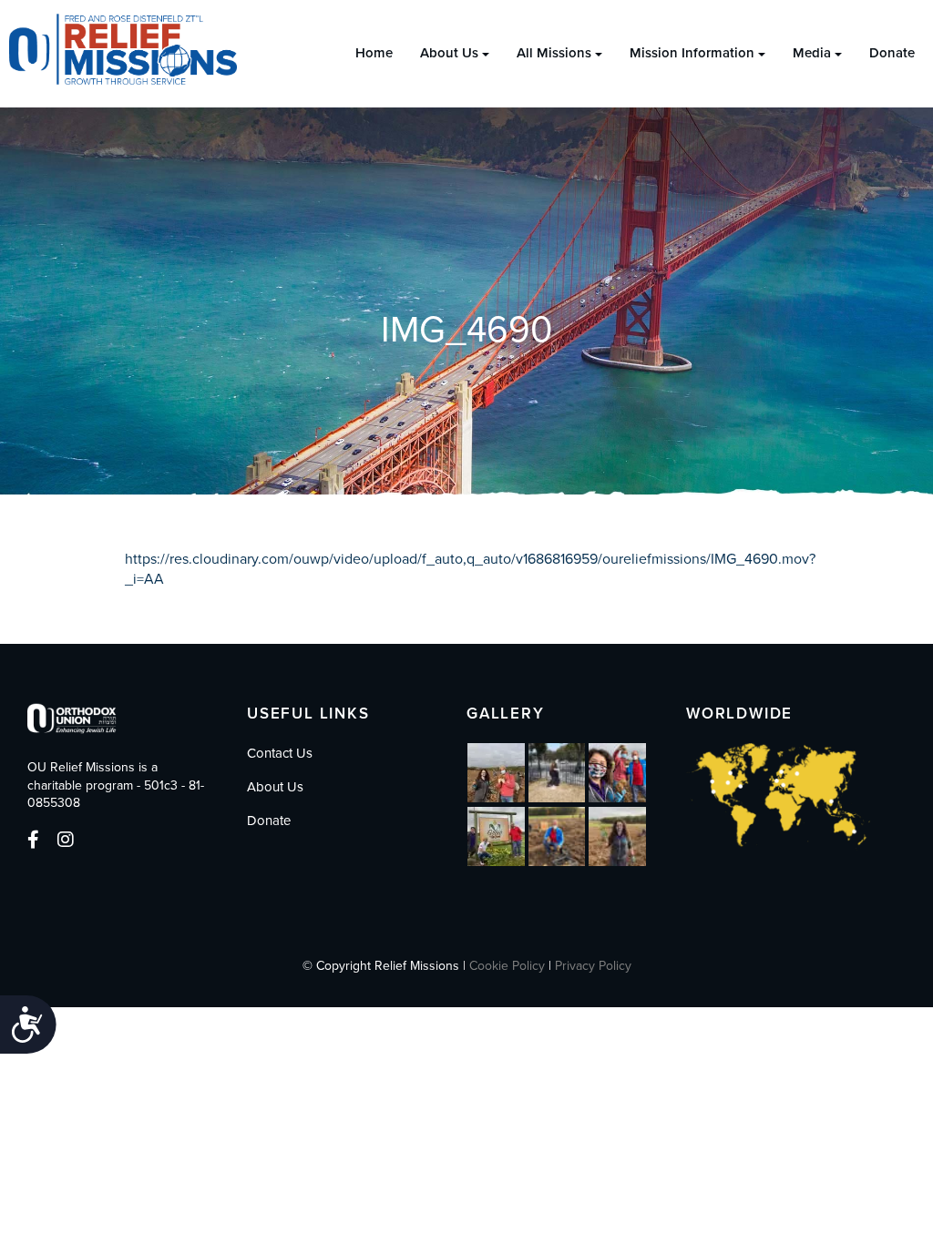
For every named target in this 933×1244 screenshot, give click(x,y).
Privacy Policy (593, 966)
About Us (449, 53)
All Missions (554, 53)
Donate (892, 53)
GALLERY (505, 713)
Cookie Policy (507, 966)
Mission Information (692, 53)
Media (812, 53)
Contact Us (280, 753)
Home (374, 53)
